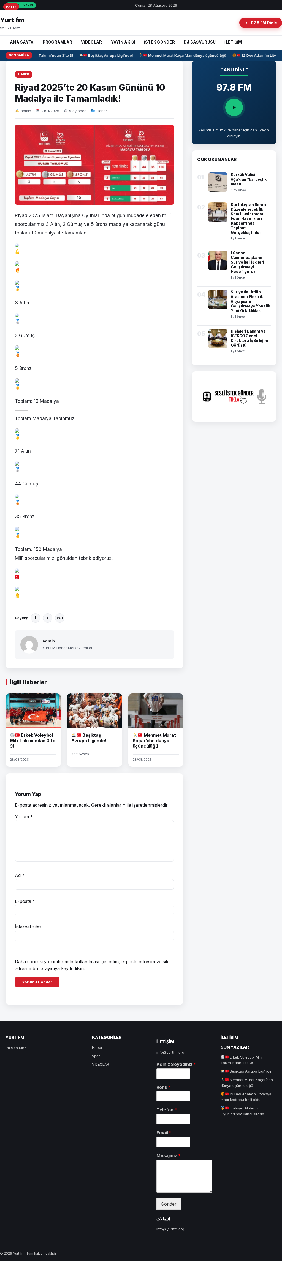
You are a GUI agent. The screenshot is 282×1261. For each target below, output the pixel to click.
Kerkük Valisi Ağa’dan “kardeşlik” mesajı (249, 179)
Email (164, 1132)
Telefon (166, 1110)
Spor (96, 1056)
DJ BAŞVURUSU (200, 42)
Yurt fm (12, 20)
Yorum (24, 816)
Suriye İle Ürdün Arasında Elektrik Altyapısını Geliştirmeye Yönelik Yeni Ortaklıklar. (250, 301)
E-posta (25, 901)
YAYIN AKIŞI (123, 42)
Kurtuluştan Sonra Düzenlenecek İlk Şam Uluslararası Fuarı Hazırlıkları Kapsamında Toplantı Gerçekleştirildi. (248, 218)
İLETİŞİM (233, 42)
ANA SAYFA (22, 42)
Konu (163, 1087)
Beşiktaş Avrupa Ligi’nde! (106, 55)
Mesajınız (168, 1155)
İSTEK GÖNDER (159, 42)
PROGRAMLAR (57, 42)
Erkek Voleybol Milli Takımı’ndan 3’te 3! (32, 740)
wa (60, 617)
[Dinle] (234, 107)
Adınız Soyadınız (176, 1064)
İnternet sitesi (28, 927)
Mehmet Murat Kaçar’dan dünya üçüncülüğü (182, 55)
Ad (20, 875)
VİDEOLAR (91, 42)
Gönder (169, 1204)
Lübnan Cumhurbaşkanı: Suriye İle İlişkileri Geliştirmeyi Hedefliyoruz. (247, 262)
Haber (23, 74)
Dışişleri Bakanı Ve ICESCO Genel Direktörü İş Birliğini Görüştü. (249, 338)
